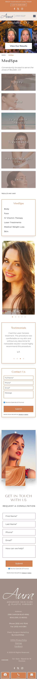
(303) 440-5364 (20, 627)
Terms (26, 414)
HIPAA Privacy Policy (18, 640)
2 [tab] (17, 358)
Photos (5, 677)
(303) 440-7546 (21, 623)
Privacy (21, 414)
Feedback (19, 646)
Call (18, 677)
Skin (18, 179)
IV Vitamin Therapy (18, 121)
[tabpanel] (18, 278)
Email (32, 677)
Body (18, 82)
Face (18, 101)
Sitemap (18, 643)
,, (18, 616)
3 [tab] (20, 358)
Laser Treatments (18, 140)
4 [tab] (23, 358)
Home (3, 55)
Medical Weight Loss (18, 160)
